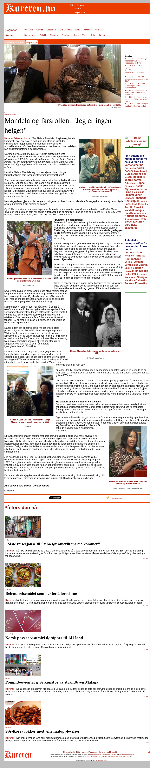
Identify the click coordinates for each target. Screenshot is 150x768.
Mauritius (130, 280)
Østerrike (141, 280)
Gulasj (129, 173)
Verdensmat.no (134, 165)
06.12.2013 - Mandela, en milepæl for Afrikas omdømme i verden (136, 99)
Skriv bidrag (104, 752)
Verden (98, 30)
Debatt (102, 35)
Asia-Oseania (65, 30)
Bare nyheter (30, 35)
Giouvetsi (130, 186)
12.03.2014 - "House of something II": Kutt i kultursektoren (135, 86)
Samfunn (66, 35)
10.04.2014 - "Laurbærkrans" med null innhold (134, 72)
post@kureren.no (101, 760)
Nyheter (66, 752)
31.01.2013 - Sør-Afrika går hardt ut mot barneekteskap (136, 105)
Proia (143, 219)
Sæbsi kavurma (134, 221)
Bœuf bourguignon (135, 213)
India (135, 271)
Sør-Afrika (8, 113)
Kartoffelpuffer (140, 204)
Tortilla (129, 207)
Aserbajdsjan (133, 258)
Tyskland (138, 261)
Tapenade (140, 197)
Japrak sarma (133, 179)
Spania (129, 268)
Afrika (77, 30)
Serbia (128, 262)
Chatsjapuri (132, 201)
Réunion (130, 255)
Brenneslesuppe (132, 219)
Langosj (129, 198)
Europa (39, 30)
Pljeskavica (132, 189)
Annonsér (93, 752)
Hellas (128, 274)
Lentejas (138, 210)
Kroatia (143, 271)
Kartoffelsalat (132, 171)
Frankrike (141, 283)
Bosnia (143, 264)
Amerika (88, 30)
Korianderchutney (136, 215)
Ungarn (143, 274)
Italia (135, 274)
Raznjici (138, 207)
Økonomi (54, 35)
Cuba (7, 540)
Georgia (142, 277)
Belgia (128, 271)
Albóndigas (139, 174)
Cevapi (129, 177)
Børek (140, 168)
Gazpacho (130, 168)
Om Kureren (82, 752)
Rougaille (139, 176)
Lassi (128, 204)
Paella (139, 186)
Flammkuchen (133, 194)
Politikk (43, 35)
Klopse (140, 183)
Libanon (138, 267)
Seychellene (132, 265)
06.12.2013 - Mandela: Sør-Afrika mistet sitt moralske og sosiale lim (136, 92)
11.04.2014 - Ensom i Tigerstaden (134, 66)
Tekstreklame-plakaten (126, 754)
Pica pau (143, 189)
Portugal (140, 255)
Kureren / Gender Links (17, 138)
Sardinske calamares (131, 226)
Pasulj (143, 201)
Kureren (9, 550)
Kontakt (113, 752)
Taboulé (143, 171)
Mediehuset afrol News (90, 756)
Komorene (131, 277)
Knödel (129, 210)
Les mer (146, 558)
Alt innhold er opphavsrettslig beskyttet (112, 756)
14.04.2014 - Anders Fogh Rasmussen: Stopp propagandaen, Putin (136, 61)
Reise (93, 35)
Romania (130, 283)
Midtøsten (51, 30)
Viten (84, 35)
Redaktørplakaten (95, 754)
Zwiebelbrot (130, 183)
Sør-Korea (8, 727)
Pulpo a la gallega (134, 192)
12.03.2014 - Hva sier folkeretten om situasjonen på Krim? (136, 79)
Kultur (76, 35)
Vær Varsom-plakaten (109, 754)
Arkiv (73, 752)
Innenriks (28, 30)
